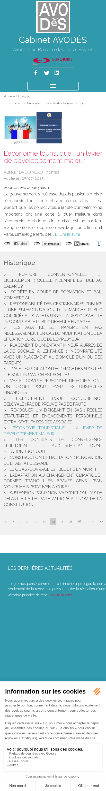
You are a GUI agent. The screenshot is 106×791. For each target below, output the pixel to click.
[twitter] (47, 71)
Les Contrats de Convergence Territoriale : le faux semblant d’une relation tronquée (53, 445)
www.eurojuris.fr (34, 187)
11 (35, 521)
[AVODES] (53, 16)
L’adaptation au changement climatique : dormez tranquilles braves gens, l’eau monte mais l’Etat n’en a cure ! (53, 481)
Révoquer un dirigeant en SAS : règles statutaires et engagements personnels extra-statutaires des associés (53, 416)
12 (44, 521)
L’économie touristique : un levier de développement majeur (49, 103)
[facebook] (36, 71)
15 (70, 521)
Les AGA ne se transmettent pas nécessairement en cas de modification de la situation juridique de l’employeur (53, 333)
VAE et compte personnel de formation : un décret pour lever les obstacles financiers (53, 386)
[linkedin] (57, 71)
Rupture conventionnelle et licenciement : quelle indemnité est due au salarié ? (53, 280)
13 (53, 521)
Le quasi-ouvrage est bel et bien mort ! (53, 469)
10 (26, 521)
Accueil (25, 96)
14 (61, 521)
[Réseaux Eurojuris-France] (53, 59)
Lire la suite (69, 234)
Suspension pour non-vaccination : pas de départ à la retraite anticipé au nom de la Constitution (53, 498)
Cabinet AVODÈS (53, 40)
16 (79, 521)
